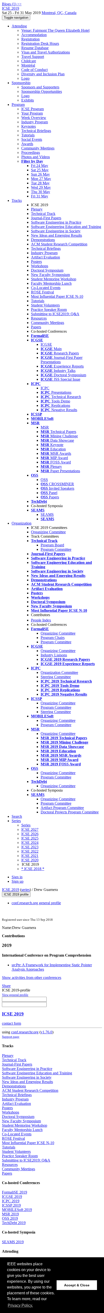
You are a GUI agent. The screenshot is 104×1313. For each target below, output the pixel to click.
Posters (36, 261)
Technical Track (43, 214)
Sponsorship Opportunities (41, 91)
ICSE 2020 (29, 860)
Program (18, 104)
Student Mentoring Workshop (53, 279)
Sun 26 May (40, 174)
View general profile (15, 995)
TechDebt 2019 (14, 1223)
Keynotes (28, 126)
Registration (30, 39)
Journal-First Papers (46, 218)
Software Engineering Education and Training (66, 227)
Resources (39, 318)
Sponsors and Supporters (40, 87)
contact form (11, 1023)
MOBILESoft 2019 (17, 1210)
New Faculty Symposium (50, 275)
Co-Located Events (45, 288)
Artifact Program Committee (62, 808)
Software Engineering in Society (56, 231)
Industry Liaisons (54, 655)
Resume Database (35, 48)
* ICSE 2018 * (32, 869)
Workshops (39, 266)
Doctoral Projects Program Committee (70, 812)
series (25, 890)
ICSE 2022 (29, 851)
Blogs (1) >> (12, 4)
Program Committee (56, 549)
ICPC (45, 388)
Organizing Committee (48, 532)
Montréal (28, 65)
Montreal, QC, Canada (59, 13)
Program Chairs (53, 638)
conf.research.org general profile (36, 903)
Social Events (31, 139)
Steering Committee (56, 677)
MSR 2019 (10, 1214)
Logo (25, 78)
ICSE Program (32, 109)
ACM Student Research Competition (59, 244)
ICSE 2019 (10, 890)
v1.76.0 (46, 1032)
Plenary (37, 209)
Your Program (32, 113)
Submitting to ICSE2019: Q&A (55, 314)
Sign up (17, 881)
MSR (45, 427)
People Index (41, 620)
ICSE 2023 (29, 847)
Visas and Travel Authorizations (45, 52)
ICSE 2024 (29, 843)
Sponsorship (21, 83)
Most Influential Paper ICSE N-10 (57, 296)
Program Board (52, 545)
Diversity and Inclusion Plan (43, 74)
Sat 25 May (40, 170)
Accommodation (34, 35)
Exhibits (27, 100)
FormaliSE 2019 (14, 1192)
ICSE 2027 (29, 829)
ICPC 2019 (10, 1201)
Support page (10, 1036)
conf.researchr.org (24, 1032)
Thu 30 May (40, 192)
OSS (44, 480)
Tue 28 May (40, 183)
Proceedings (30, 152)
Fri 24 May (39, 166)
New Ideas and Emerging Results (56, 235)
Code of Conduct (34, 70)
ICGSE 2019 (12, 1197)
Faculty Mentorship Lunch (51, 283)
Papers (36, 327)
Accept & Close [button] (76, 1285)
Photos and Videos (35, 157)
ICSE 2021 (29, 856)
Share (6, 986)
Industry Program (34, 122)
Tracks (17, 200)
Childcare (28, 61)
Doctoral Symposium (47, 270)
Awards (27, 144)
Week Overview (33, 118)
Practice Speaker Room (49, 309)
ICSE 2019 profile (16, 894)
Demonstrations (43, 240)
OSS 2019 (10, 1218)
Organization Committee (59, 672)
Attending (19, 26)
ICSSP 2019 (11, 1205)
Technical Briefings (36, 131)
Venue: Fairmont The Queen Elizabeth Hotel (55, 30)
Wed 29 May (41, 187)
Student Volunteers (45, 305)
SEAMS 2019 (13, 1242)
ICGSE (46, 344)
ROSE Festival (42, 292)
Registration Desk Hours (40, 43)
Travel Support (32, 57)
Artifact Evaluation (45, 257)
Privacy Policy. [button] (20, 1305)
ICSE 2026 (29, 834)
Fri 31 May (39, 196)
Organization (21, 523)
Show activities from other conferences (31, 977)
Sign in (17, 877)
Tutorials (28, 135)
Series (25, 825)
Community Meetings (37, 148)
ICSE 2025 (29, 838)
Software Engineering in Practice (56, 222)
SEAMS (47, 514)
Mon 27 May (41, 179)
